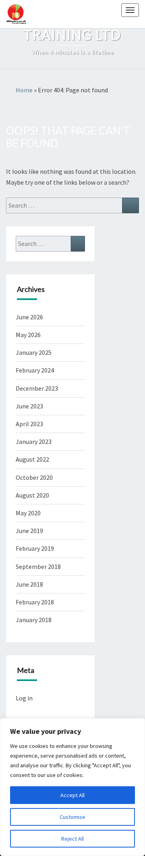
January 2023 (34, 441)
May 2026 (28, 335)
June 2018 (29, 584)
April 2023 (29, 424)
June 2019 (29, 531)
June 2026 (29, 317)
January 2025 (34, 352)
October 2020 (34, 477)
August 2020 (32, 495)
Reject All (72, 838)
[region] (72, 787)
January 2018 (34, 620)
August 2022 (32, 459)
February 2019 (35, 548)
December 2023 (37, 388)
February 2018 (35, 602)
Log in (24, 698)
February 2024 (35, 370)
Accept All (72, 795)
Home (24, 90)
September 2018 (38, 566)
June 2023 (29, 406)
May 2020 (28, 513)
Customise (72, 817)
